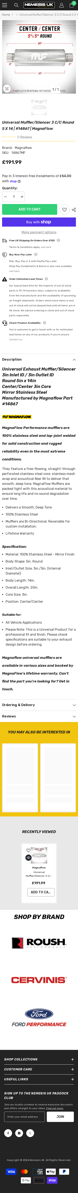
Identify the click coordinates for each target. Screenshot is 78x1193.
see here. (46, 247)
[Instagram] (19, 1133)
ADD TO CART (29, 209)
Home (6, 15)
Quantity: (9, 188)
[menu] (4, 5)
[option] (39, 57)
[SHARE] (73, 210)
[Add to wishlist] (64, 209)
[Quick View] (28, 858)
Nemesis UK (37, 1160)
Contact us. (16, 339)
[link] (20, 792)
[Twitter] (30, 1133)
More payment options (39, 232)
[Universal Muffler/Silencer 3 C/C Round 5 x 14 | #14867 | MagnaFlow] (39, 855)
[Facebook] (8, 1133)
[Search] (16, 5)
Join (60, 1117)
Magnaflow (23, 148)
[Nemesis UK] (39, 943)
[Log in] (61, 5)
